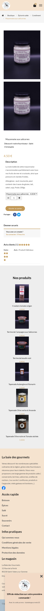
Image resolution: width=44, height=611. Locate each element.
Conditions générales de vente (16, 542)
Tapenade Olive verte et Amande (22, 410)
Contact (6, 525)
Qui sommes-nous (10, 537)
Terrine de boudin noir (22, 358)
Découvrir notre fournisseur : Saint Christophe (18, 145)
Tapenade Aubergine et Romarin (22, 384)
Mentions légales (10, 547)
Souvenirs (7, 520)
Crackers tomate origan (22, 306)
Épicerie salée (23, 15)
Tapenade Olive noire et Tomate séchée (22, 436)
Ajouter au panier (15, 208)
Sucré (4, 515)
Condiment (36, 15)
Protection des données (13, 552)
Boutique (10, 15)
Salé (4, 510)
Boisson (6, 500)
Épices (5, 505)
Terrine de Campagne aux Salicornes (22, 332)
